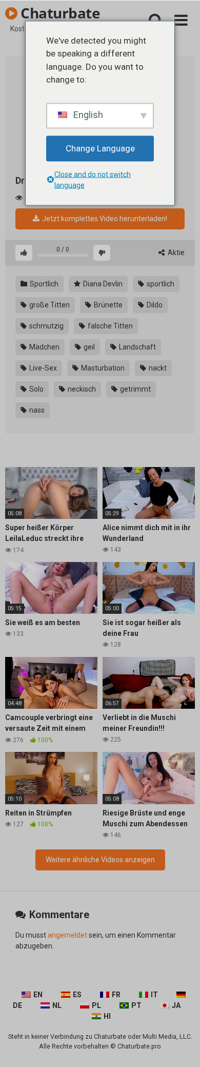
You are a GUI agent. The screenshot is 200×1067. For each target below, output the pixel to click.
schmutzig (46, 326)
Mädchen (43, 347)
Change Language (100, 148)
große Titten (49, 305)
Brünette (107, 305)
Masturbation (102, 368)
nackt (157, 368)
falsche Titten (109, 326)
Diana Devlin (102, 284)
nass (36, 410)
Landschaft (136, 347)
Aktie (175, 252)
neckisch (81, 389)
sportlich (159, 284)
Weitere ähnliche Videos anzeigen (100, 860)
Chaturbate (58, 13)
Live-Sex (42, 368)
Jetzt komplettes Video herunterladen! (104, 219)
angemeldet (67, 935)
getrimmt (134, 389)
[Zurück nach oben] (181, 1046)
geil (88, 347)
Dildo (154, 305)
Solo (36, 389)
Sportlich (43, 284)
